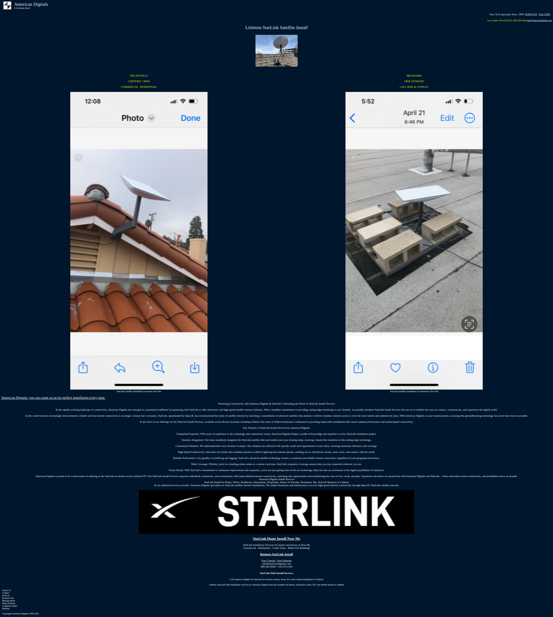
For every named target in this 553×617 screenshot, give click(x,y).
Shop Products (8, 603)
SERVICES (531, 14)
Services (6, 595)
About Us (6, 590)
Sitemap (5, 608)
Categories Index (9, 606)
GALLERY (544, 14)
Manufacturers (8, 600)
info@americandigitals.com (539, 20)
